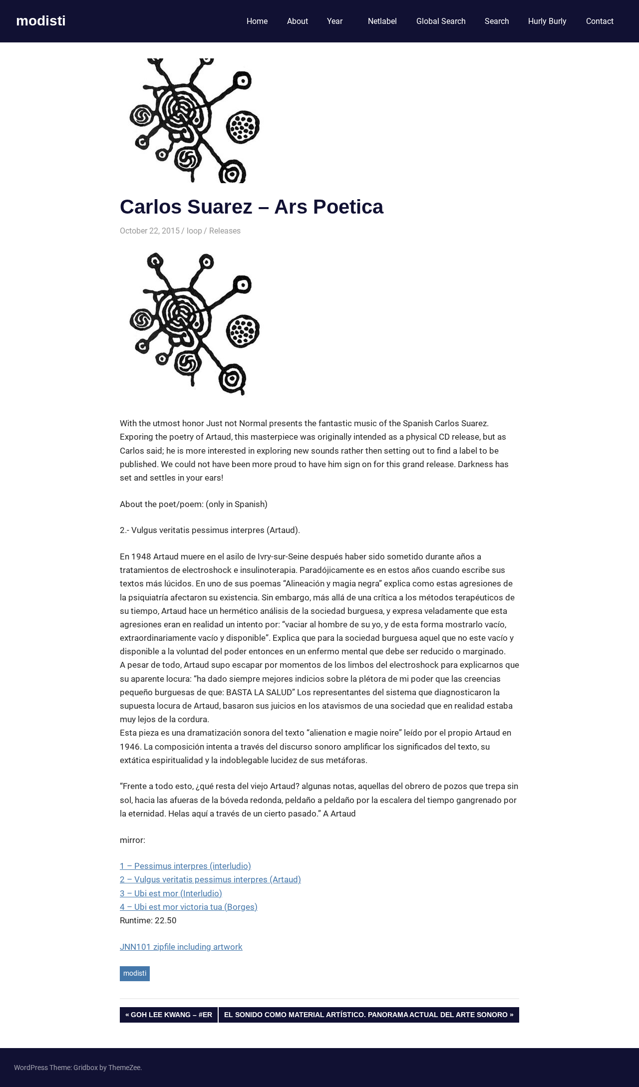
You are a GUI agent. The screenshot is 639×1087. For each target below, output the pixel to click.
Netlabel (382, 21)
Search (497, 21)
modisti (41, 20)
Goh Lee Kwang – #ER (171, 1016)
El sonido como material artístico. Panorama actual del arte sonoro (366, 1016)
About (297, 21)
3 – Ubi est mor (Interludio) (171, 893)
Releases (225, 231)
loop (194, 231)
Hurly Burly (547, 21)
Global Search (441, 21)
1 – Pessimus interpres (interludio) (185, 866)
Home (257, 21)
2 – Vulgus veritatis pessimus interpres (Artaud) (210, 879)
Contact (600, 21)
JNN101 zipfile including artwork (181, 947)
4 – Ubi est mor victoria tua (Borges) (189, 907)
